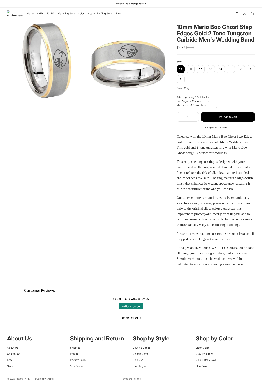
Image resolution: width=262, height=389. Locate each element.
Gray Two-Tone (204, 353)
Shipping (75, 347)
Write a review (131, 306)
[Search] (237, 13)
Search (11, 366)
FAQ (9, 359)
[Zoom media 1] (47, 59)
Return (74, 353)
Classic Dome (140, 353)
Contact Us (13, 353)
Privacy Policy (78, 359)
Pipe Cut (138, 359)
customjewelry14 (24, 378)
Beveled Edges (141, 347)
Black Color (202, 347)
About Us (12, 347)
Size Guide (76, 366)
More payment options (216, 127)
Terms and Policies (131, 378)
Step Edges (139, 366)
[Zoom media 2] (128, 59)
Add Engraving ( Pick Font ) (193, 97)
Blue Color (201, 366)
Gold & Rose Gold (206, 359)
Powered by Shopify (44, 378)
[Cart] (252, 13)
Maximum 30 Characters (191, 105)
